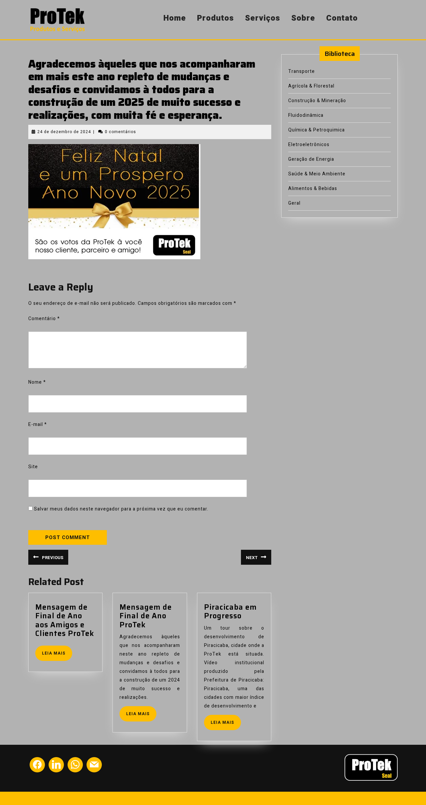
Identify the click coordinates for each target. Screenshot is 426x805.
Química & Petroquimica (316, 129)
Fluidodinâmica (305, 115)
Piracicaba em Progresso (230, 611)
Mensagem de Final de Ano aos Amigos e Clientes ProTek (64, 620)
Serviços (262, 18)
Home (174, 18)
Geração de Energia (311, 159)
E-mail (37, 424)
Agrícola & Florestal (311, 86)
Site (33, 466)
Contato (342, 18)
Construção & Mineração (317, 100)
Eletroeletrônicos (308, 144)
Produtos (215, 18)
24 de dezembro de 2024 (64, 132)
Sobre (303, 18)
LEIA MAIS (57, 655)
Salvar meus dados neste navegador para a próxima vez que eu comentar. (121, 508)
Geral (294, 203)
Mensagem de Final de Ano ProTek (145, 616)
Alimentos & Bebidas (312, 188)
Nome (37, 382)
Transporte (301, 71)
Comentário (44, 318)
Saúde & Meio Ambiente (316, 173)
